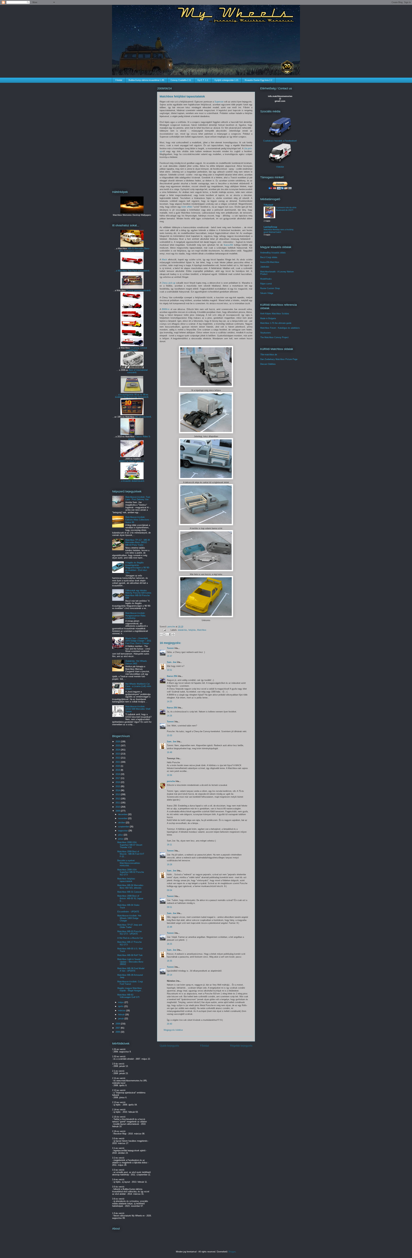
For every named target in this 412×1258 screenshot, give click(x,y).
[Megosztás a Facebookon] (170, 634)
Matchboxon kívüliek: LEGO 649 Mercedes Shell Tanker (137, 709)
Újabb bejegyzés (169, 1045)
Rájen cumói (266, 283)
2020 (118, 766)
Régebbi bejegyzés (241, 1045)
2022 (118, 758)
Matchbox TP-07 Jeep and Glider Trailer (129, 926)
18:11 (169, 844)
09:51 (169, 907)
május (121, 1002)
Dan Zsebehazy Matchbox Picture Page (278, 359)
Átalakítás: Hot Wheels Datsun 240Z (136, 662)
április (121, 1006)
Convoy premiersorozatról (138, 290)
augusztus (123, 830)
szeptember (124, 826)
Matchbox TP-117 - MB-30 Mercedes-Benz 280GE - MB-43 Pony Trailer (137, 542)
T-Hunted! (268, 205)
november (123, 818)
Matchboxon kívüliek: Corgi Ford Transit (130, 982)
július (121, 835)
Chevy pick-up (168, 283)
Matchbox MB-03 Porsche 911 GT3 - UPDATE (129, 932)
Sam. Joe (171, 662)
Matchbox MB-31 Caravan (129, 892)
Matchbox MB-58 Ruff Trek (130, 955)
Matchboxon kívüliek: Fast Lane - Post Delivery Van (137, 498)
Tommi (170, 648)
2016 (118, 782)
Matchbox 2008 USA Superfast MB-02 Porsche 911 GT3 (130, 872)
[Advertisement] (132, 134)
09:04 (169, 890)
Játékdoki (264, 267)
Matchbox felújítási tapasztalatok (126, 879)
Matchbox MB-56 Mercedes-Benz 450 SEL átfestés (130, 886)
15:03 (169, 735)
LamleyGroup (270, 227)
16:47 (169, 656)
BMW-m (165, 309)
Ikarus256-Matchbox (269, 262)
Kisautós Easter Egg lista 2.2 (258, 80)
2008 (118, 1023)
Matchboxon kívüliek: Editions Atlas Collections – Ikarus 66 (138, 519)
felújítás (192, 630)
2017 (118, 778)
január (121, 1018)
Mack (164, 259)
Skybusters (265, 333)
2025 (118, 745)
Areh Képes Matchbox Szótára (274, 313)
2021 (118, 762)
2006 (118, 1032)
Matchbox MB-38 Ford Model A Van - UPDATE (130, 969)
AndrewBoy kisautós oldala (273, 252)
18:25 (169, 944)
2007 (118, 1028)
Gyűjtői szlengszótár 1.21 (226, 80)
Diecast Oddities (268, 364)
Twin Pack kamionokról (138, 270)
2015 (118, 786)
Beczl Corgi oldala (268, 257)
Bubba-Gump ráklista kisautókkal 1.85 (146, 80)
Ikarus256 (228, 245)
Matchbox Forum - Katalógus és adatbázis (280, 328)
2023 (118, 754)
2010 (118, 807)
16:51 (169, 670)
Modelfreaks (266, 279)
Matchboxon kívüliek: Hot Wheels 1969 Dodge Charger (129, 918)
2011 (118, 802)
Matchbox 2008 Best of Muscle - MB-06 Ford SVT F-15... (130, 854)
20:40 (169, 1024)
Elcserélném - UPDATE (128, 911)
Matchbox (201, 630)
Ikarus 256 (172, 676)
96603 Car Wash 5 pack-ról (131, 461)
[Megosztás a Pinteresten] (173, 634)
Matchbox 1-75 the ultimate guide (275, 323)
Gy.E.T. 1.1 (202, 80)
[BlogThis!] (164, 634)
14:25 (169, 701)
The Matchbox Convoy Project (274, 337)
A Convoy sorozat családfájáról (136, 349)
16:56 (169, 775)
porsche (172, 626)
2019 (118, 770)
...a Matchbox (121, 270)
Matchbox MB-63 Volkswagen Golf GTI (128, 996)
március (122, 1010)
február (121, 1014)
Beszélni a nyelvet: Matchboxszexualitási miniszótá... (128, 863)
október (122, 822)
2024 (118, 750)
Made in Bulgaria (268, 318)
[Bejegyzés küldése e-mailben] (164, 630)
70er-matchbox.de (268, 354)
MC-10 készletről (143, 417)
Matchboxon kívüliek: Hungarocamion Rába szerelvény (135, 615)
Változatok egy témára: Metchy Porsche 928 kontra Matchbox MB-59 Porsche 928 (138, 594)
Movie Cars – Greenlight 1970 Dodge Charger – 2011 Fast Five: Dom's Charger (138, 641)
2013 (118, 794)
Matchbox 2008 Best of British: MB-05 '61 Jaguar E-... (130, 898)
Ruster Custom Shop (270, 288)
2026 (118, 741)
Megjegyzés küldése (173, 1030)
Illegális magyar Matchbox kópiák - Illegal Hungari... (130, 989)
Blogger (232, 1251)
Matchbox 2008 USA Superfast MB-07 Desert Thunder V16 (129, 845)
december (123, 814)
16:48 (169, 752)
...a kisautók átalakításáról (131, 481)
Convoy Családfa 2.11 (181, 80)
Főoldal (118, 80)
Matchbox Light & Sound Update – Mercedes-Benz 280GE (130, 961)
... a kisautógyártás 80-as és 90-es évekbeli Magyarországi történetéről (131, 395)
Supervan (219, 101)
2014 (118, 790)
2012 (118, 798)
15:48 (169, 927)
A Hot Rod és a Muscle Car (130, 938)
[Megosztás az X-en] (167, 634)
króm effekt (187, 207)
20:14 (169, 975)
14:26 (169, 715)
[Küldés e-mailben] (161, 634)
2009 (118, 811)
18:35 (169, 961)
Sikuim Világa (266, 293)
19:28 (169, 864)
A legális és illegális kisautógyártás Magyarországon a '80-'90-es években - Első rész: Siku (137, 567)
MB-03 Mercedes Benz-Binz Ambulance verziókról (134, 249)
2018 (118, 774)
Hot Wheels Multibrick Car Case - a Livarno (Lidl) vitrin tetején (138, 686)
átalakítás (182, 630)
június (121, 839)
